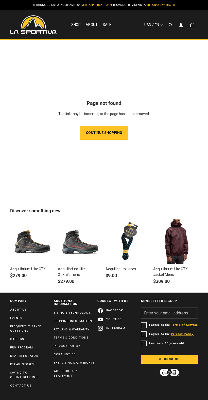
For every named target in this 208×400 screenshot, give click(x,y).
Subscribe (169, 359)
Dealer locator (24, 356)
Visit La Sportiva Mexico (160, 5)
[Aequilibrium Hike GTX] (32, 241)
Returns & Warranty (72, 329)
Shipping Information (73, 321)
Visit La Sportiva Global (97, 5)
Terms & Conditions (71, 337)
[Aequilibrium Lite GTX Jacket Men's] (175, 241)
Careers (17, 339)
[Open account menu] (181, 24)
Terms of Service (184, 325)
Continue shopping (104, 133)
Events (16, 318)
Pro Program (21, 347)
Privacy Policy (67, 346)
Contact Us (20, 385)
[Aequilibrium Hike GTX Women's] (80, 241)
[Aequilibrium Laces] (128, 241)
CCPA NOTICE (65, 354)
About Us (18, 309)
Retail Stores (22, 364)
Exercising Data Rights (74, 362)
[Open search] (170, 24)
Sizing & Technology (72, 312)
